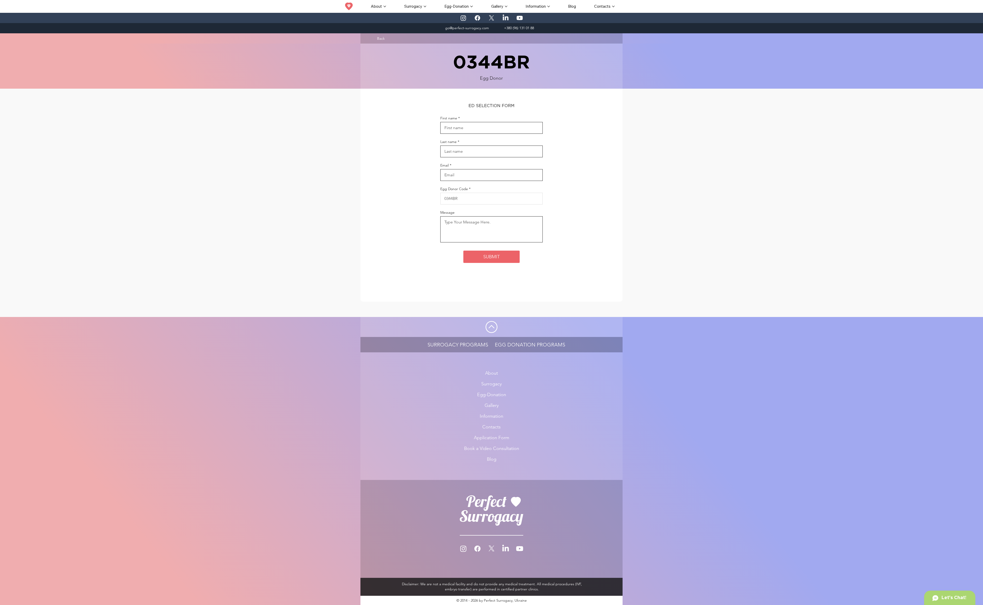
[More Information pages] (548, 6)
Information (491, 416)
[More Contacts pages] (613, 6)
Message (447, 212)
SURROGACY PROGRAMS (458, 345)
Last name (448, 141)
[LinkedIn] (505, 18)
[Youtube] (519, 18)
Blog (491, 459)
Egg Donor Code (454, 189)
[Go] (491, 327)
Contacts (491, 427)
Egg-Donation (491, 394)
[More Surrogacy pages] (425, 6)
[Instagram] (463, 18)
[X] (491, 18)
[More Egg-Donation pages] (471, 6)
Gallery (492, 405)
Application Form (491, 437)
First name (448, 118)
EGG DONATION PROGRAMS (530, 345)
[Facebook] (477, 18)
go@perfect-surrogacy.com (467, 28)
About (491, 373)
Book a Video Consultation (491, 448)
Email (444, 165)
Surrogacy (491, 384)
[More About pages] (384, 6)
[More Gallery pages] (506, 6)
